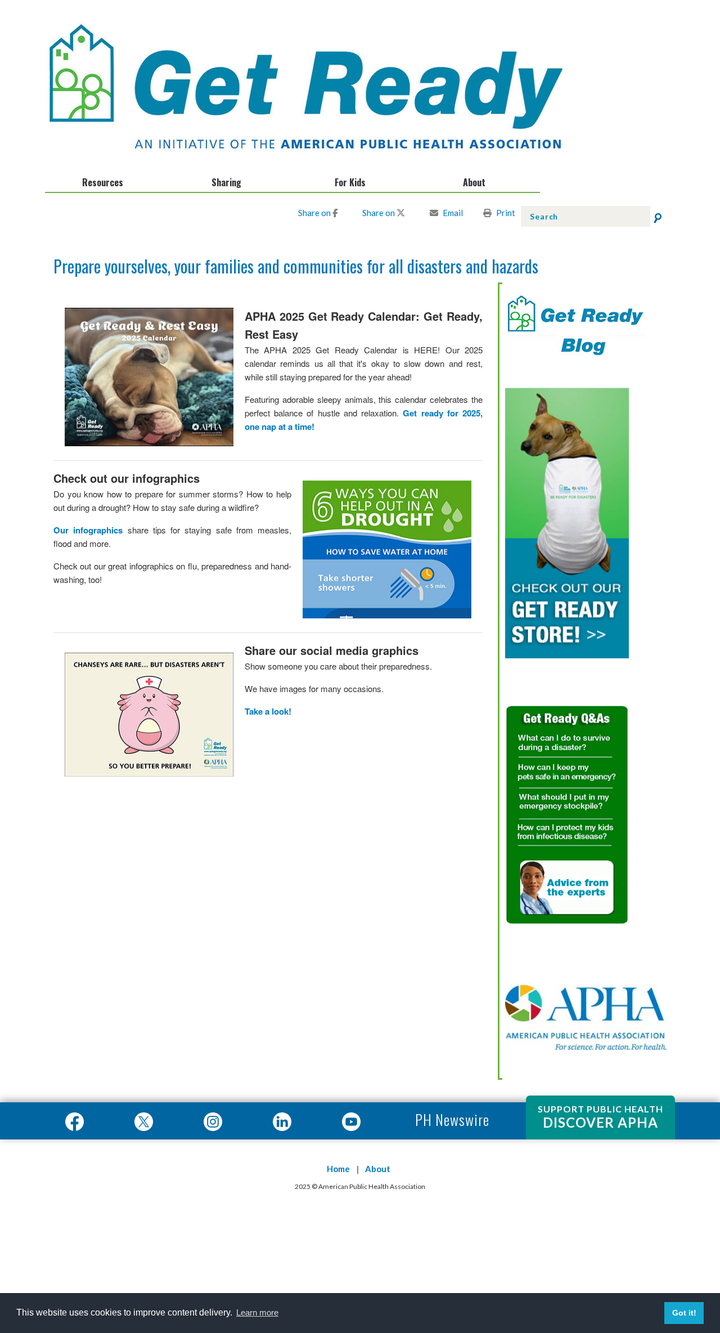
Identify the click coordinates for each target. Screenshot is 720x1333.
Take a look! (268, 711)
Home (338, 1169)
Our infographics (88, 530)
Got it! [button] (684, 1312)
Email (453, 213)
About (377, 1169)
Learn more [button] (257, 1312)
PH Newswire (450, 1119)
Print (505, 213)
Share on (315, 213)
